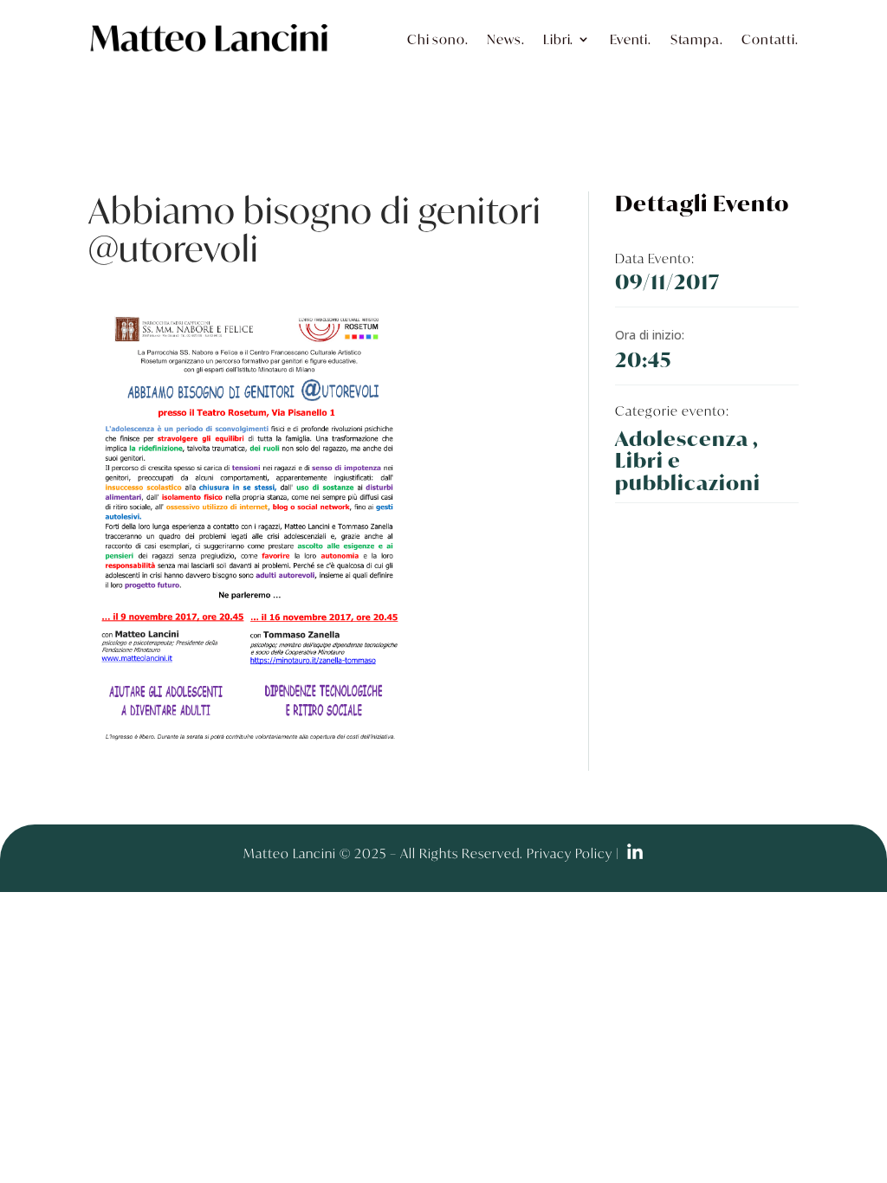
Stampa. (696, 39)
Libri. (558, 39)
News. (505, 39)
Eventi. (630, 39)
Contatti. (769, 39)
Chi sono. (437, 39)
